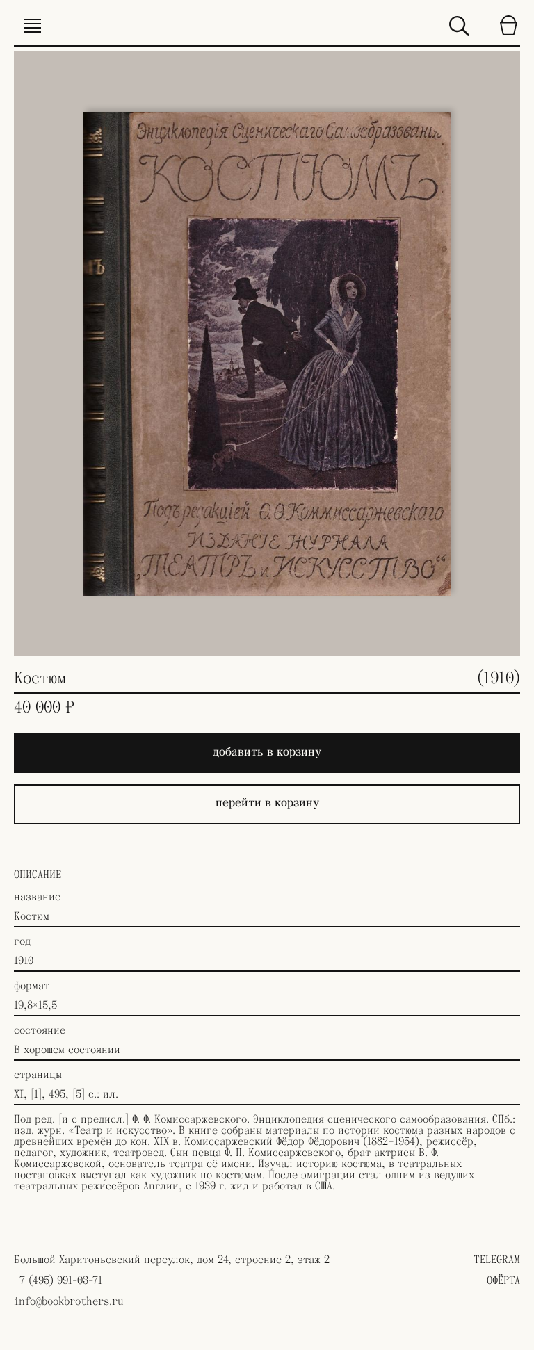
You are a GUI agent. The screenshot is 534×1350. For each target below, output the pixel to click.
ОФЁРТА (503, 1280)
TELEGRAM (497, 1259)
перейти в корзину (267, 802)
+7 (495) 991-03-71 (58, 1280)
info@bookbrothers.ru (69, 1301)
